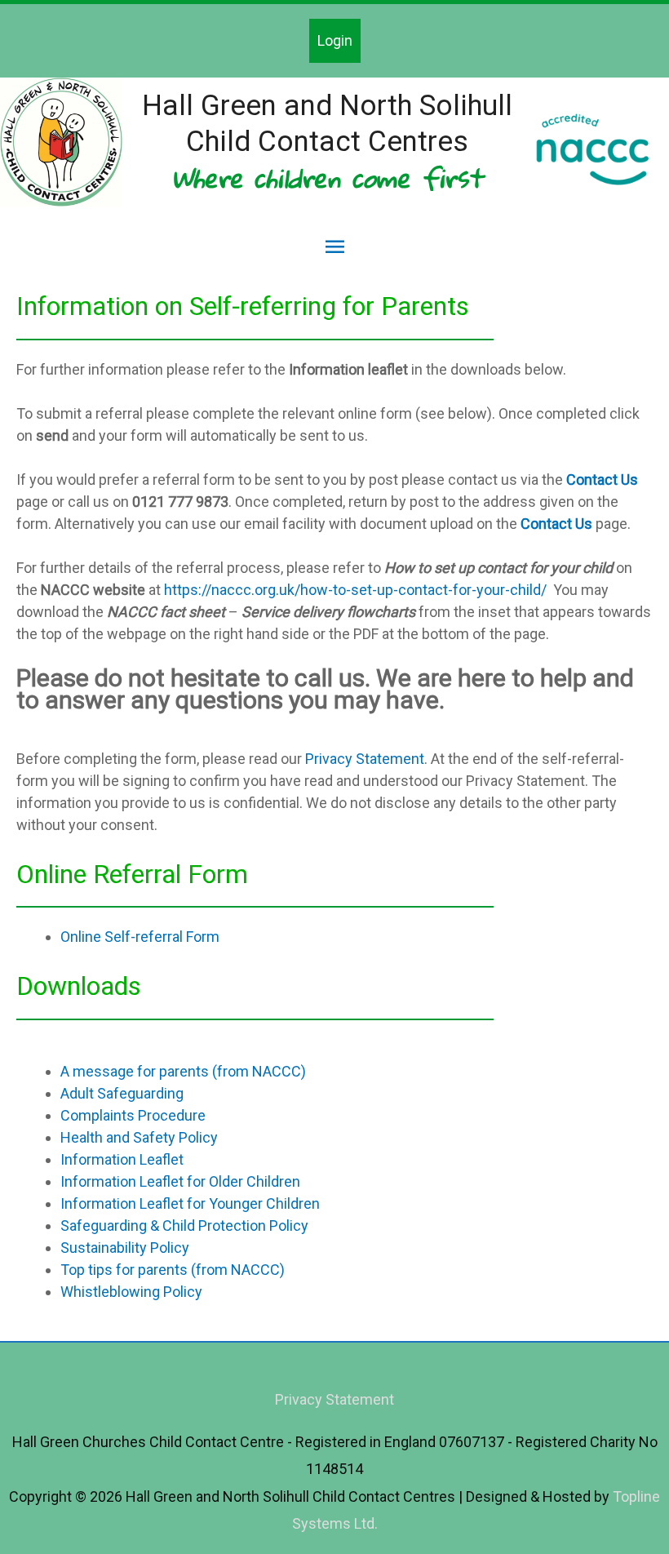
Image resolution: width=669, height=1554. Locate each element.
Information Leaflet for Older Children (180, 1181)
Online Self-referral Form (139, 936)
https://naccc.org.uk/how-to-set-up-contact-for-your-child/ (355, 589)
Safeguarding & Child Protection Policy (184, 1225)
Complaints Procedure (133, 1115)
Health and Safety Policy (139, 1137)
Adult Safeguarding (122, 1093)
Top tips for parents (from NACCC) (172, 1269)
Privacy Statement (364, 758)
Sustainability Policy (124, 1247)
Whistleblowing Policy (131, 1291)
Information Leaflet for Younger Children (190, 1203)
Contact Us (602, 479)
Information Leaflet (122, 1159)
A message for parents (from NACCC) (183, 1071)
